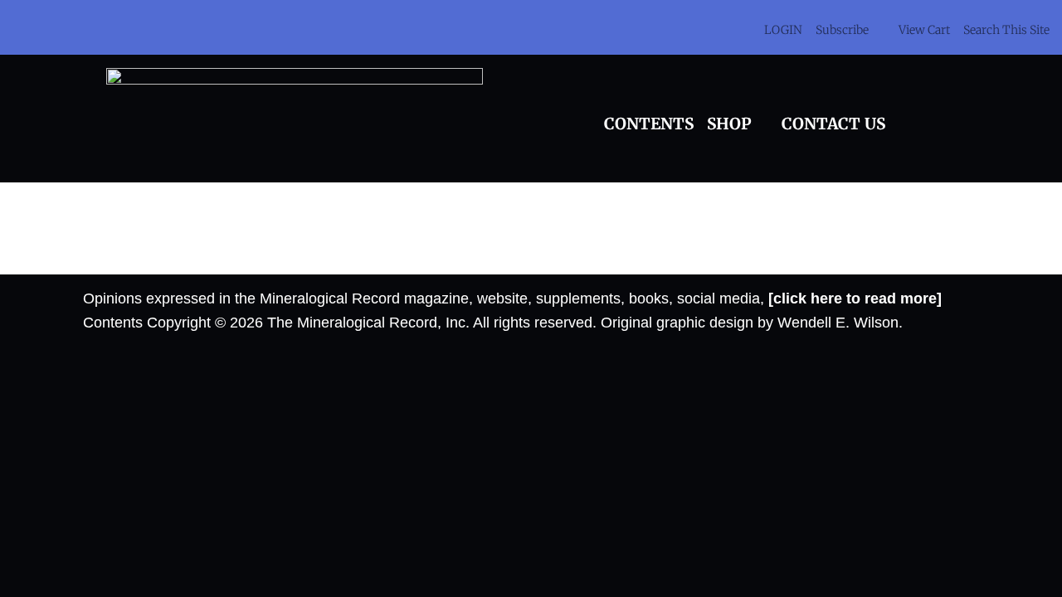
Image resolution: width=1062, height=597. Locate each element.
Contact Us (833, 123)
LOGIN (783, 29)
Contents (649, 123)
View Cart (924, 29)
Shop (729, 123)
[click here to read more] (855, 298)
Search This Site (1006, 29)
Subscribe (842, 29)
